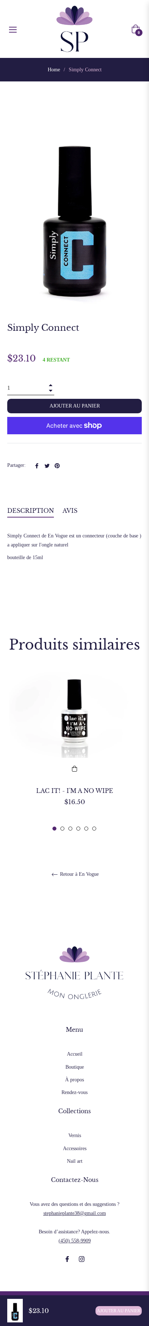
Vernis (74, 1135)
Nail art (74, 1161)
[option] (74, 751)
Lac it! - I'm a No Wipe (74, 790)
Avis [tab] (71, 510)
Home (54, 69)
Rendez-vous (74, 1092)
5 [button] (86, 829)
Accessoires (74, 1148)
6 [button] (94, 829)
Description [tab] (30, 510)
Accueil (74, 1054)
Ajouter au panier (118, 1310)
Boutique (74, 1067)
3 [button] (70, 829)
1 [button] (54, 829)
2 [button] (62, 829)
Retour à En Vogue (79, 874)
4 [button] (78, 829)
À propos (74, 1079)
